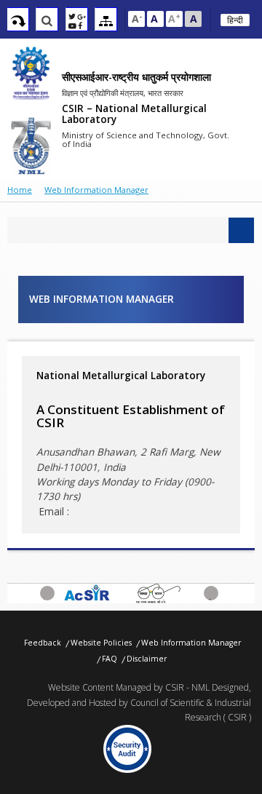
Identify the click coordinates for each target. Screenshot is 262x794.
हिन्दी (235, 20)
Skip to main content (18, 21)
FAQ (109, 659)
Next (211, 597)
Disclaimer (147, 659)
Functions (77, 21)
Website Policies (101, 643)
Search (47, 21)
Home (19, 189)
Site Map (106, 21)
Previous (47, 597)
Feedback (42, 643)
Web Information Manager (191, 643)
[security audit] (128, 749)
